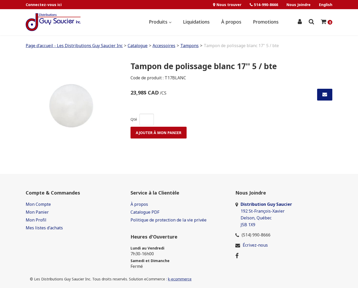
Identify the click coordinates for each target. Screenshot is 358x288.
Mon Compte (38, 204)
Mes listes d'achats (44, 228)
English (325, 4)
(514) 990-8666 (256, 235)
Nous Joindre (298, 4)
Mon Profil (36, 220)
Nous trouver (228, 4)
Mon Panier (37, 212)
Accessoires (164, 45)
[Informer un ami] (324, 95)
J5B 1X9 (248, 225)
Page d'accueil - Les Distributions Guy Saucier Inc (74, 45)
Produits (159, 22)
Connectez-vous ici (44, 4)
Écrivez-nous (255, 245)
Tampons (189, 45)
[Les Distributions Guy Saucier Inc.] (53, 22)
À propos (231, 22)
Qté (134, 119)
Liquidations (196, 22)
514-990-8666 (266, 4)
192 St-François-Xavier (263, 211)
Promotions (266, 22)
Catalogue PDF (145, 212)
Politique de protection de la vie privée (169, 220)
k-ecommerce (180, 278)
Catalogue (138, 45)
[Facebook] (237, 255)
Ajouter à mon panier (158, 132)
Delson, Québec (256, 218)
